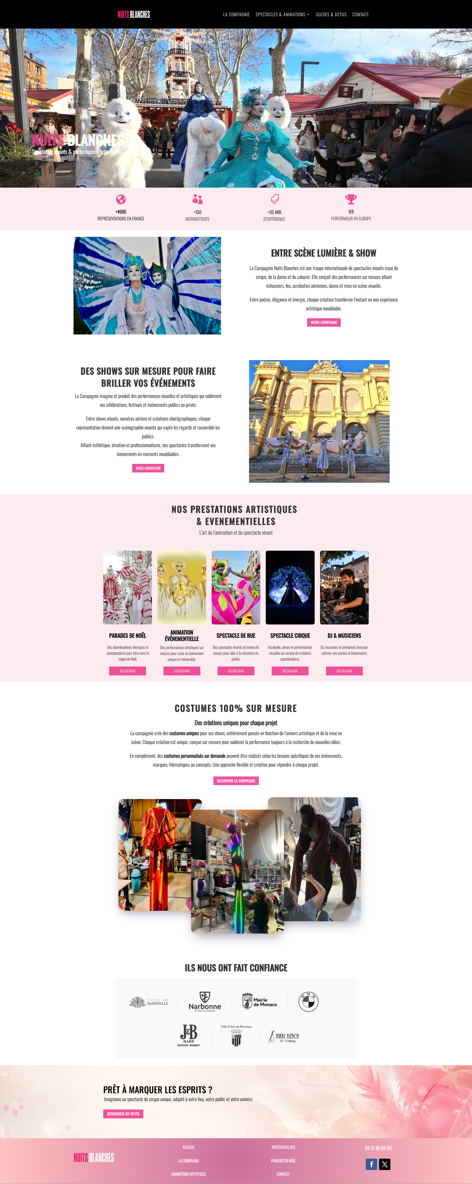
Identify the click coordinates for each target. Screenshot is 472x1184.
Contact (361, 15)
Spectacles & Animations (280, 15)
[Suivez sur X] (384, 1164)
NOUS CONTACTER (148, 468)
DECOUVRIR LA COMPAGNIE (236, 780)
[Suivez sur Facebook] (371, 1164)
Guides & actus (331, 15)
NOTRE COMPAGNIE (324, 322)
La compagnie (236, 15)
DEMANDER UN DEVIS (123, 1114)
